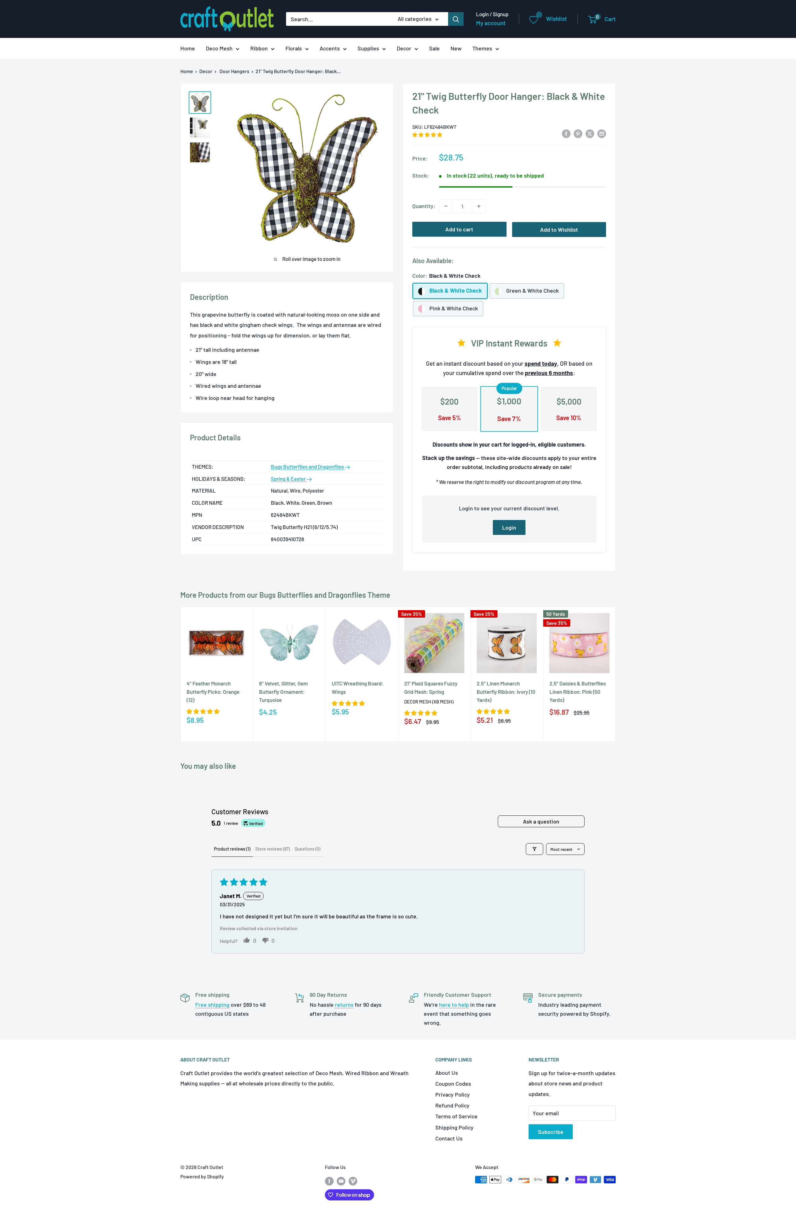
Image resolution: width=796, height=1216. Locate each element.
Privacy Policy (452, 1094)
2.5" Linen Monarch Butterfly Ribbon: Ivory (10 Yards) (506, 691)
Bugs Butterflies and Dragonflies (308, 466)
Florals (293, 48)
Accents (330, 48)
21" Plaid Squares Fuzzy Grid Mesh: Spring (430, 687)
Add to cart (459, 229)
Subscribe (550, 1131)
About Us (446, 1072)
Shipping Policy (454, 1127)
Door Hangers (234, 71)
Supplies (368, 48)
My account (491, 22)
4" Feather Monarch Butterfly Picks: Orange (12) (213, 691)
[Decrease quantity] (445, 206)
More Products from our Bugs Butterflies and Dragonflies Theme (285, 594)
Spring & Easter (289, 479)
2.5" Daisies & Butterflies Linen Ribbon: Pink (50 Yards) (577, 691)
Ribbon (259, 48)
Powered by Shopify (202, 1176)
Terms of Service (456, 1116)
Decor (404, 48)
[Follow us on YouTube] (341, 1181)
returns (344, 1004)
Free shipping (212, 1004)
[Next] (615, 674)
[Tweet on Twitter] (589, 133)
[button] (427, 134)
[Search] (456, 19)
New (456, 48)
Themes (482, 48)
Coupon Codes (453, 1083)
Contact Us (449, 1138)
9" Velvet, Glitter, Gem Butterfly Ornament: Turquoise (283, 691)
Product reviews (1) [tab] (232, 849)
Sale (434, 48)
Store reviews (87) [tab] (272, 849)
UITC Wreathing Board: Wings (358, 687)
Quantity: (423, 205)
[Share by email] (601, 133)
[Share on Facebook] (566, 133)
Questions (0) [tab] (307, 849)
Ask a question (541, 821)
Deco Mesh (219, 48)
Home (187, 48)
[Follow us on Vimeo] (353, 1181)
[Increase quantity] (478, 206)
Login (509, 527)
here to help (454, 1004)
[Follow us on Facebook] (329, 1181)
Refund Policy (452, 1105)
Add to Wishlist (559, 229)
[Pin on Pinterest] (578, 133)
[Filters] (534, 849)
